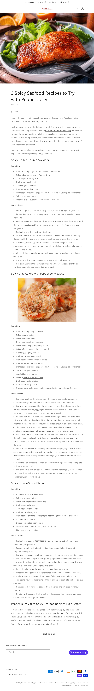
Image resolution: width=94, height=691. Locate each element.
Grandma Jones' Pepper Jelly (30, 683)
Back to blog (49, 633)
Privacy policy (70, 683)
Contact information (81, 685)
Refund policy (59, 683)
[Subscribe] (47, 652)
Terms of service (83, 683)
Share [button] (15, 112)
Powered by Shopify (46, 683)
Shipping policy (67, 685)
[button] (5, 8)
